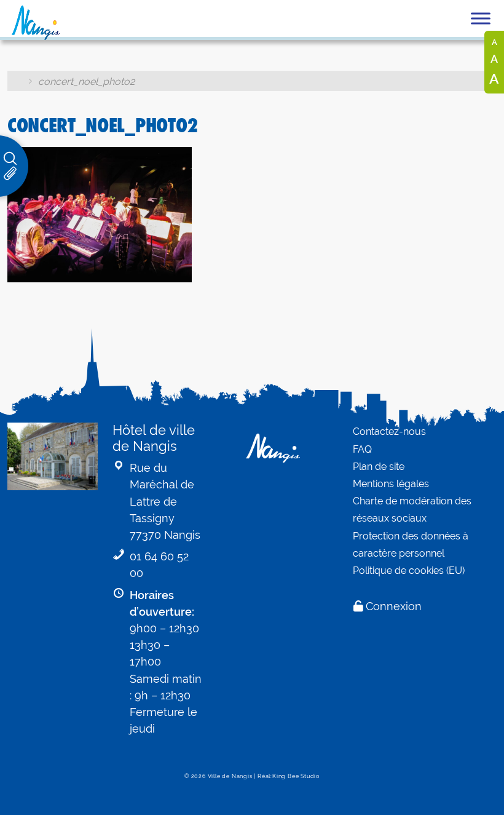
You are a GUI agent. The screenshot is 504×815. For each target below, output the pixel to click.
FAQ (362, 449)
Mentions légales (391, 484)
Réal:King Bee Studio (289, 776)
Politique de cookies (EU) (409, 570)
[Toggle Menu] (480, 18)
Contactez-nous (389, 431)
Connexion (394, 606)
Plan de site (378, 466)
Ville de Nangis (230, 776)
